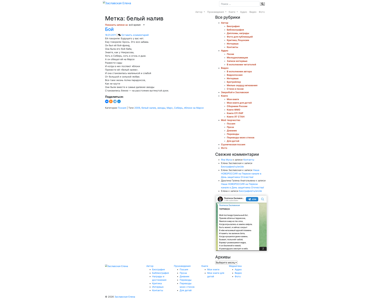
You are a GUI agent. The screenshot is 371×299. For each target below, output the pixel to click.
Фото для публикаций (240, 36)
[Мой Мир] (119, 101)
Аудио (243, 11)
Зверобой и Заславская (235, 92)
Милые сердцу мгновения (242, 85)
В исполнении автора (239, 71)
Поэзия (122, 107)
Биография (233, 26)
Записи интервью (237, 61)
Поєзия (184, 269)
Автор (199, 11)
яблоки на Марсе (194, 107)
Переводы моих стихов (240, 137)
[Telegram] (115, 101)
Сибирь (178, 107)
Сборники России (237, 106)
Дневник (232, 130)
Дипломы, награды (238, 33)
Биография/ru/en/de (232, 166)
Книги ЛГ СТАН (235, 116)
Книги (232, 11)
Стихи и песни (235, 88)
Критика (157, 283)
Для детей (233, 141)
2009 (137, 107)
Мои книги (233, 99)
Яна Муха (226, 159)
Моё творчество (230, 120)
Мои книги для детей (239, 102)
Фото (262, 11)
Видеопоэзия (234, 74)
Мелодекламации (237, 57)
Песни (230, 54)
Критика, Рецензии (238, 40)
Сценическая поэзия (233, 144)
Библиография (235, 29)
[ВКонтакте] (107, 101)
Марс (170, 107)
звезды (161, 107)
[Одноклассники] (111, 101)
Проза (230, 127)
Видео (253, 11)
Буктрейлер (234, 81)
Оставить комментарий (135, 34)
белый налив (148, 107)
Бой (109, 29)
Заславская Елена (124, 296)
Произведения (216, 11)
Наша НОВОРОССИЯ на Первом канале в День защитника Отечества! (241, 173)
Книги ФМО (233, 109)
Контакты (232, 47)
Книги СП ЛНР (235, 113)
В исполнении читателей (241, 64)
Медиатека (235, 266)
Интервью (233, 43)
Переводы (233, 134)
